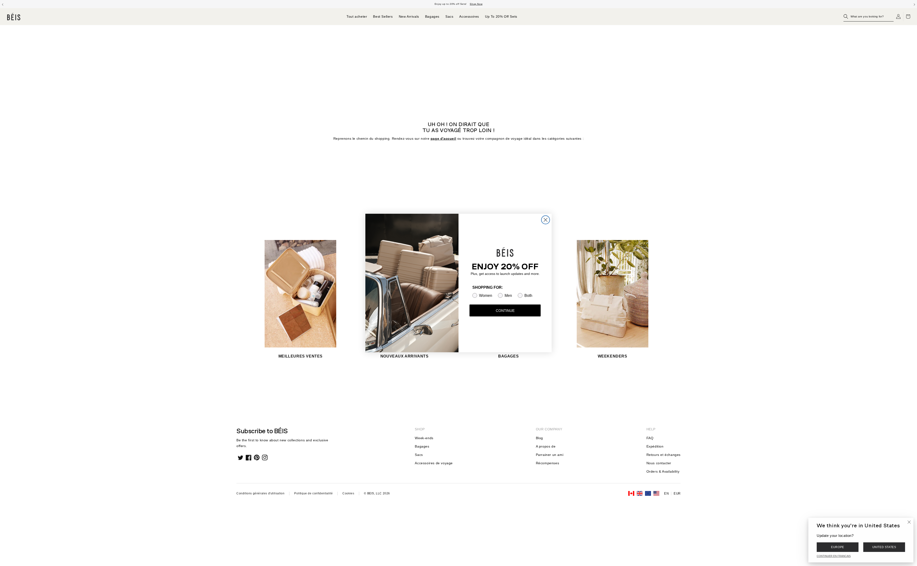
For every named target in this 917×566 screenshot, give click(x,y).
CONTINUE (505, 311)
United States (884, 547)
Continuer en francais (834, 556)
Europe (837, 547)
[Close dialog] (545, 220)
